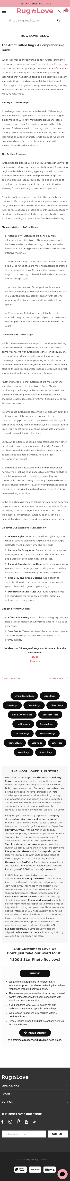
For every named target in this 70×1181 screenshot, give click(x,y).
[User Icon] (59, 11)
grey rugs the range (37, 582)
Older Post (12, 678)
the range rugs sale (20, 635)
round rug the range (53, 591)
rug (59, 781)
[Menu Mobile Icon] (4, 11)
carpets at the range (51, 550)
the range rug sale (58, 631)
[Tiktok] (34, 1122)
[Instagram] (10, 1122)
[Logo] (35, 11)
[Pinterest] (18, 1122)
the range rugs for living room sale (42, 572)
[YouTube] (26, 1122)
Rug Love (30, 777)
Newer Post (57, 678)
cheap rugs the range (17, 621)
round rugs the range (21, 596)
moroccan (44, 788)
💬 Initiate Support (35, 1032)
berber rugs (57, 788)
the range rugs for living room (38, 568)
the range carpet (14, 554)
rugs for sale (35, 826)
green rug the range (38, 586)
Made (41, 1159)
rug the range (43, 540)
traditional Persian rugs (55, 64)
